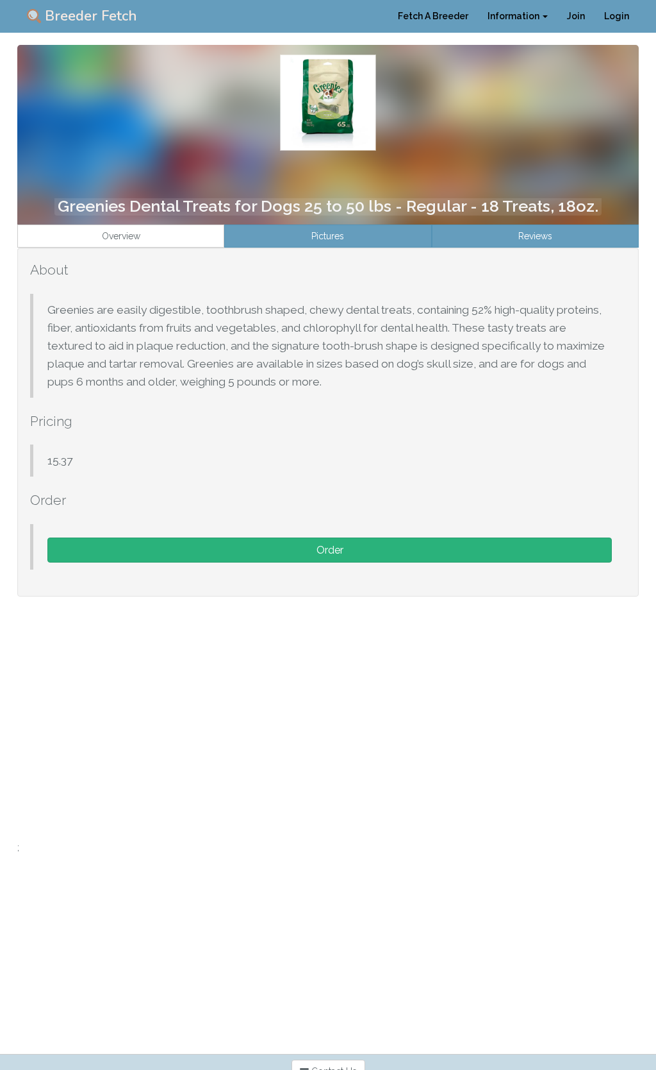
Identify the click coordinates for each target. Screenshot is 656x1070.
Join (576, 16)
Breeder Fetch (89, 16)
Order (329, 550)
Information (514, 16)
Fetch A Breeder (433, 16)
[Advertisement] (328, 750)
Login (616, 16)
